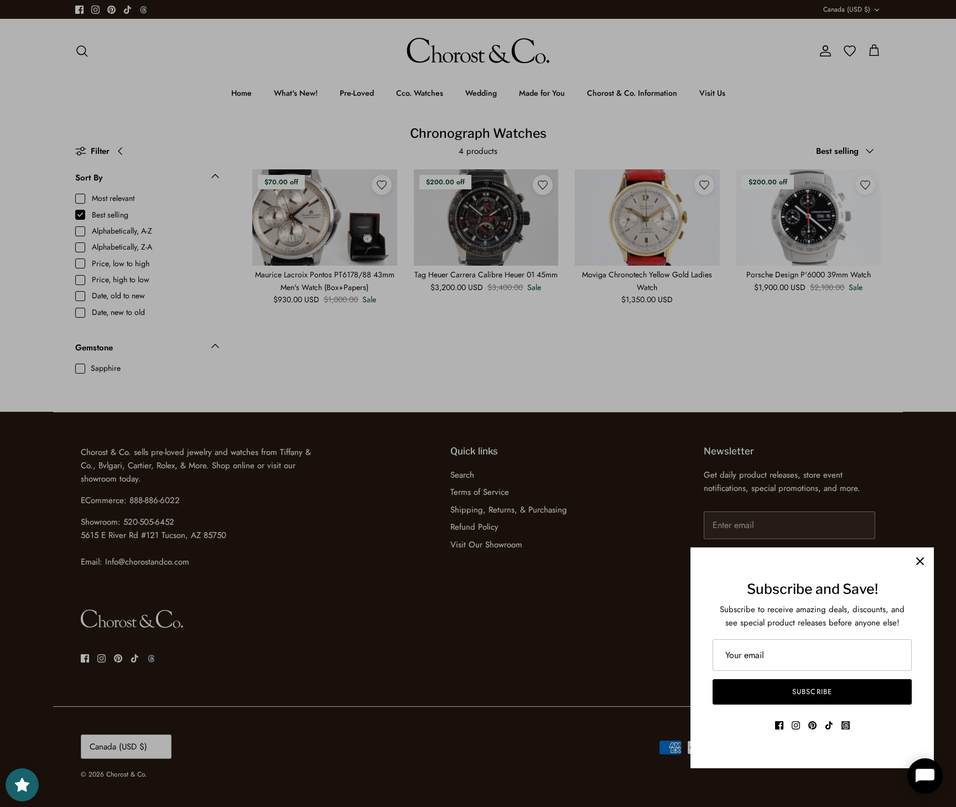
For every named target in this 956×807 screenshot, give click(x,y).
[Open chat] (925, 776)
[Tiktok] (829, 725)
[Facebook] (779, 725)
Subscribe (812, 691)
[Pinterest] (812, 725)
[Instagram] (796, 725)
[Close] (920, 561)
